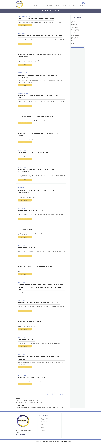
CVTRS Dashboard (75, 35)
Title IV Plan (73, 32)
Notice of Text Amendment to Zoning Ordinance (40, 36)
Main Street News (74, 37)
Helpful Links (43, 427)
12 (60, 393)
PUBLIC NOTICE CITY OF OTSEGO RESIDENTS (36, 19)
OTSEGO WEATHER (77, 47)
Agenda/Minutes (74, 27)
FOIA (72, 40)
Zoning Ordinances (75, 29)
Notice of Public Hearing (29, 321)
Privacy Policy (43, 430)
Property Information (75, 34)
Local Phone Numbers (45, 429)
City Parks (73, 42)
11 (58, 393)
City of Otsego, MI (19, 4)
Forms (72, 22)
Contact (72, 43)
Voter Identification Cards (30, 211)
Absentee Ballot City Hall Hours (33, 152)
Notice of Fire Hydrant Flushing (33, 377)
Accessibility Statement (52, 441)
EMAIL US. (40, 402)
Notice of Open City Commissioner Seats (36, 266)
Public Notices (44, 419)
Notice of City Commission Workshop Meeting (39, 303)
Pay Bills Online (74, 24)
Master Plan (73, 38)
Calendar (73, 21)
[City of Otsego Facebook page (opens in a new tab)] (83, 3)
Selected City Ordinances (76, 30)
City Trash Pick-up (26, 340)
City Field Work (25, 229)
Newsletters (73, 26)
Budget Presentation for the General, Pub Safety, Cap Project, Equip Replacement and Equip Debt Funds (41, 287)
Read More (24, 25)
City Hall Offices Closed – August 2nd (35, 116)
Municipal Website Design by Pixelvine (64, 441)
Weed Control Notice (27, 248)
